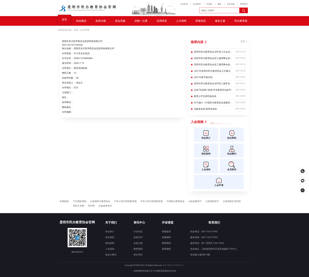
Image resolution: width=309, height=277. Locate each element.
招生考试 (138, 254)
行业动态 (138, 231)
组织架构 (109, 243)
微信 (219, 4)
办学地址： (67, 87)
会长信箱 (231, 4)
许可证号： (67, 58)
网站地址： (67, 107)
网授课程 (166, 243)
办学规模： (67, 112)
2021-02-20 (240, 71)
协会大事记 (111, 254)
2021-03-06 (240, 96)
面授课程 (166, 249)
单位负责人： (68, 82)
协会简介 (109, 231)
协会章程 (109, 237)
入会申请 (184, 4)
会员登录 (197, 4)
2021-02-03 (240, 58)
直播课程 (166, 237)
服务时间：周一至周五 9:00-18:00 (207, 243)
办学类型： (67, 53)
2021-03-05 (240, 90)
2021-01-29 (240, 52)
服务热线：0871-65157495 (204, 237)
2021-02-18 (240, 64)
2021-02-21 (240, 83)
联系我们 (244, 4)
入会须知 (109, 249)
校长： (65, 97)
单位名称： (67, 48)
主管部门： (67, 92)
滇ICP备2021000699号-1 (174, 265)
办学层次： (67, 68)
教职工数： (67, 73)
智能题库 (166, 231)
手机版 (209, 4)
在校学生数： (68, 78)
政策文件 (138, 237)
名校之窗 (138, 243)
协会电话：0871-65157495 (204, 231)
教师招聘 (138, 249)
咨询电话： (67, 102)
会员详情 (84, 30)
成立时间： (67, 63)
